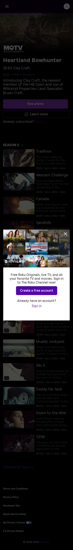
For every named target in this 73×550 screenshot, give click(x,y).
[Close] (65, 234)
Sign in (37, 306)
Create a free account (36, 290)
